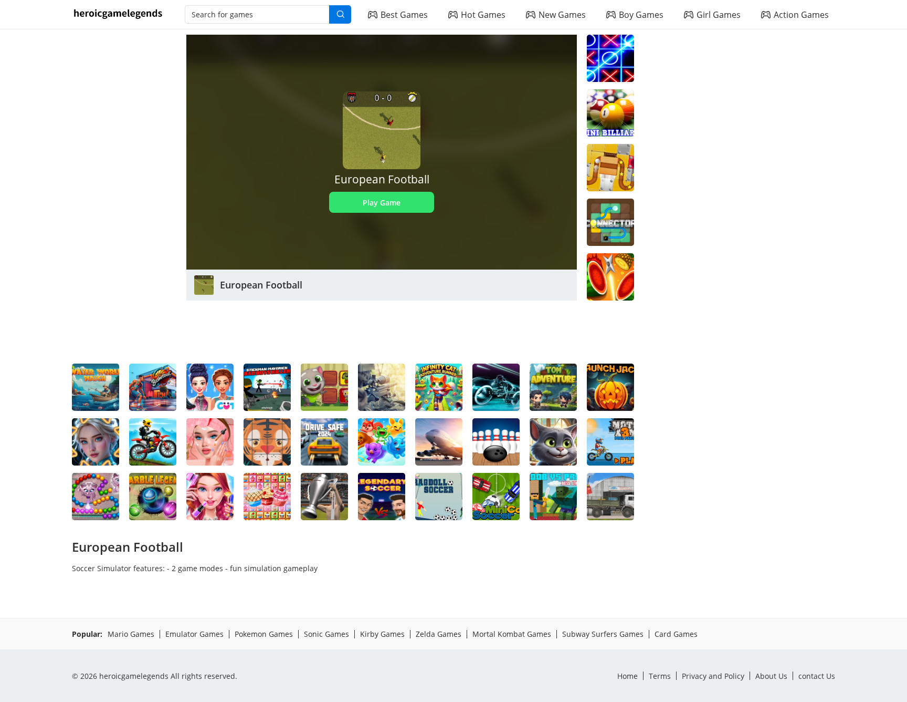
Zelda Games (438, 634)
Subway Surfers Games (603, 634)
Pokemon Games (264, 634)
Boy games (641, 14)
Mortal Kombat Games (511, 634)
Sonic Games (326, 634)
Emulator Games (194, 634)
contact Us (816, 676)
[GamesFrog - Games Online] (118, 14)
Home (627, 676)
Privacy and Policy (713, 676)
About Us (771, 676)
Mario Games (131, 634)
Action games (801, 14)
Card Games (676, 634)
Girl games (719, 14)
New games (562, 14)
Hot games (483, 14)
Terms (660, 676)
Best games (404, 14)
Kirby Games (382, 634)
